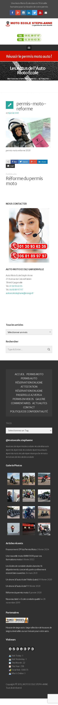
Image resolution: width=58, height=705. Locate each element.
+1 (34, 162)
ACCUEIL (20, 374)
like (15, 162)
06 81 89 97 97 (32, 35)
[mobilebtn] (29, 47)
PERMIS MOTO (34, 374)
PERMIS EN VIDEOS (23, 399)
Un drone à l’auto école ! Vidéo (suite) (22, 579)
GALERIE (40, 399)
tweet (25, 162)
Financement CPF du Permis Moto (21, 549)
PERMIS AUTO (29, 378)
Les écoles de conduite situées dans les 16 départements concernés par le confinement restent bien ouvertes (26, 569)
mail (11, 166)
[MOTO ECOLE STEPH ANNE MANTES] (29, 23)
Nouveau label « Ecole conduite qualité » (24, 599)
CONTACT (29, 407)
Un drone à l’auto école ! (16, 586)
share (43, 162)
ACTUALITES (39, 403)
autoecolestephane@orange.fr (19, 293)
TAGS (9, 423)
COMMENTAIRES (20, 403)
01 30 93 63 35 (32, 39)
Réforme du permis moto (17, 592)
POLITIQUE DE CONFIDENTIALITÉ (29, 411)
